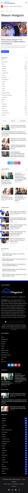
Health (3, 90)
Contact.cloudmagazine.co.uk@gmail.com (16, 296)
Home (3, 11)
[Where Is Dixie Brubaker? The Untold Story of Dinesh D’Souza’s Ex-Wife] (5, 233)
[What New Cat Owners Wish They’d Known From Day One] (5, 140)
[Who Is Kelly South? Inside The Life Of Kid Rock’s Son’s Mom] (5, 213)
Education (4, 77)
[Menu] (2, 3)
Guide (3, 88)
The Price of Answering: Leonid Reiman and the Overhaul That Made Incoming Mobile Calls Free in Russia (14, 133)
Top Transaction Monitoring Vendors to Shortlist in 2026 (6, 182)
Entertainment (5, 79)
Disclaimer (22, 484)
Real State (4, 106)
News (3, 99)
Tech (3, 108)
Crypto (3, 75)
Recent (4, 121)
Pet (3, 101)
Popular (13, 121)
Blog (3, 64)
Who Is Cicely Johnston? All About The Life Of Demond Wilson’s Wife (17, 240)
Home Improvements (7, 95)
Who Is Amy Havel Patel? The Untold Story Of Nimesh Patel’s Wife (18, 219)
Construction (5, 72)
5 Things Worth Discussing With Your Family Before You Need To (18, 147)
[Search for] (26, 3)
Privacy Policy (16, 484)
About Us (9, 484)
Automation (4, 61)
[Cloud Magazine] (9, 2)
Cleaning (4, 70)
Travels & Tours (5, 112)
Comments (22, 121)
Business (4, 66)
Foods (3, 84)
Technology (4, 110)
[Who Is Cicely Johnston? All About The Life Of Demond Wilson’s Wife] (5, 240)
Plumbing (4, 104)
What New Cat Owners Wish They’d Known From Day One (7, 197)
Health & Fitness (6, 92)
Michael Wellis (5, 37)
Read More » (5, 51)
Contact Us (3, 361)
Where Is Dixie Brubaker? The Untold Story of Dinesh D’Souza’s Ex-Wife (18, 233)
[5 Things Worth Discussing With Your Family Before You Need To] (5, 147)
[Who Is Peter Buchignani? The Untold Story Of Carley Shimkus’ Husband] (5, 227)
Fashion (4, 81)
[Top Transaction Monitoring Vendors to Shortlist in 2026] (5, 127)
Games (3, 86)
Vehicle (3, 115)
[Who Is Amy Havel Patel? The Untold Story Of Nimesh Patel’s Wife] (5, 220)
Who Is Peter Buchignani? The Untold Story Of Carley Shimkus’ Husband (18, 226)
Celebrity (4, 68)
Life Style (4, 97)
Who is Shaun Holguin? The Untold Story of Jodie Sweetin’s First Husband (13, 42)
